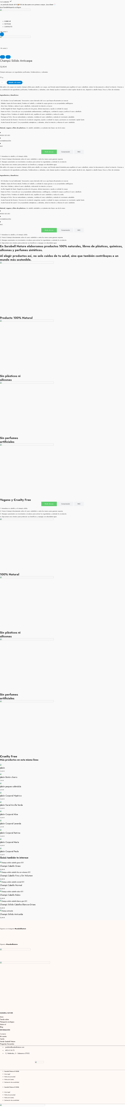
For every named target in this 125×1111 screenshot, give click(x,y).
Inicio (1, 1017)
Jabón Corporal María (9, 842)
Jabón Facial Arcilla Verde (11, 805)
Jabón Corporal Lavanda (10, 823)
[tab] (49, 152)
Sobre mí (3, 1024)
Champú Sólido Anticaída (11, 914)
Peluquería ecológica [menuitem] (14, 7)
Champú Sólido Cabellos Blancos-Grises (17, 904)
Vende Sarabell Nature (7, 1041)
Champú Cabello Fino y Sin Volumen (16, 875)
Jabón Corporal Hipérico (11, 795)
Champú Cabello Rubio (10, 894)
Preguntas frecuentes (7, 1044)
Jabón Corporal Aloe (9, 814)
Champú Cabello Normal (11, 885)
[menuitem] (5, 7)
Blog (1, 1027)
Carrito (2, 1039)
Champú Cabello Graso (10, 866)
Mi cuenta (3, 1036)
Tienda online (4, 1019)
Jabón (2, 767)
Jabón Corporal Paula (9, 851)
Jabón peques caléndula (10, 786)
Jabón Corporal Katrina (10, 832)
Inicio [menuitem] (1, 7)
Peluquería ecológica (7, 1022)
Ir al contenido (4, 2)
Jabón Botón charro (8, 777)
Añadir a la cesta (15, 82)
